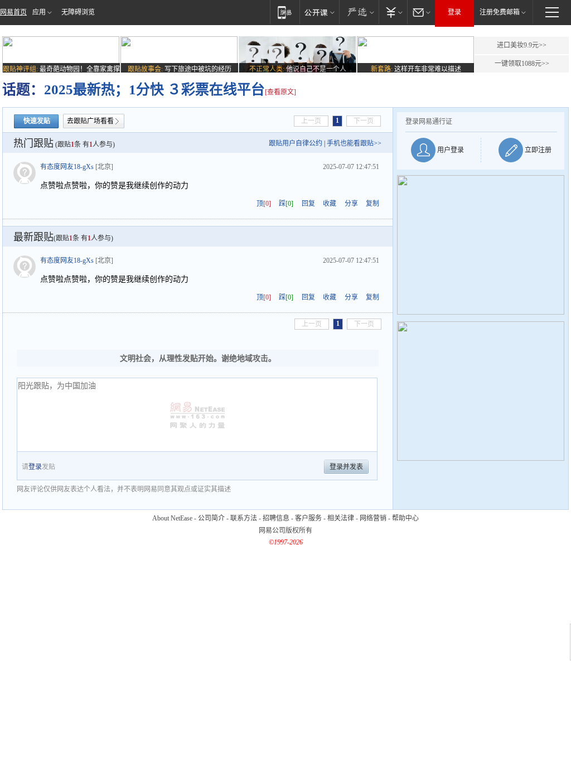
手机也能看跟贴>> (354, 143)
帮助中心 (405, 518)
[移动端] (284, 12)
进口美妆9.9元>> (521, 45)
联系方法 (243, 518)
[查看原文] (280, 92)
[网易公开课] (319, 12)
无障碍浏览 (78, 12)
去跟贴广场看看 (90, 121)
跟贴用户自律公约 (295, 143)
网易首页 (13, 12)
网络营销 (373, 518)
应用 (39, 12)
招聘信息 (276, 518)
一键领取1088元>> (522, 63)
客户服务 (308, 518)
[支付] (393, 12)
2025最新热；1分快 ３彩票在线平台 (154, 89)
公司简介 (211, 518)
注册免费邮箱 (500, 12)
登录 (454, 12)
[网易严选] (359, 12)
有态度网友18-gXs (67, 167)
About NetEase (172, 518)
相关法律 (340, 518)
